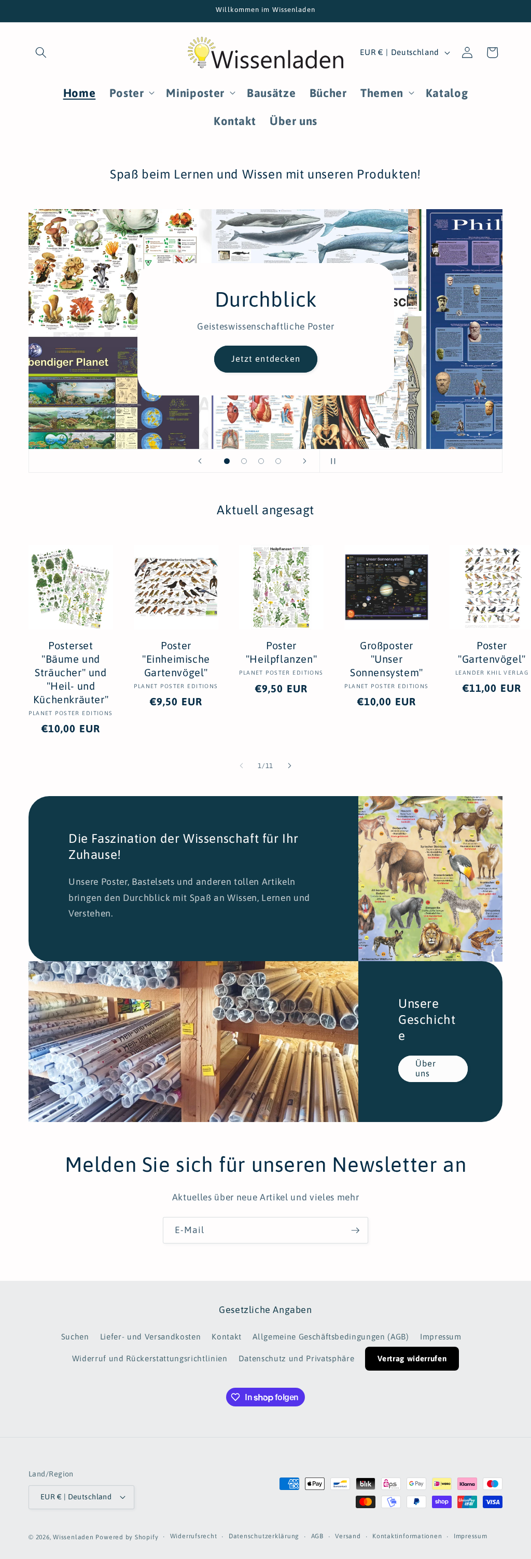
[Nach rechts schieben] (289, 766)
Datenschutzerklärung (264, 1536)
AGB (317, 1536)
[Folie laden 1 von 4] (226, 461)
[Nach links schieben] (241, 766)
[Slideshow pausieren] (330, 460)
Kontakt (227, 1336)
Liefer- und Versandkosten (150, 1336)
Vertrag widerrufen (412, 1358)
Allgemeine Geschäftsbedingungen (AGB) (331, 1336)
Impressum (441, 1336)
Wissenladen (73, 1537)
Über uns (425, 1068)
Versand (347, 1536)
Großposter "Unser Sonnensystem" (386, 658)
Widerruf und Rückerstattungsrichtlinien (150, 1358)
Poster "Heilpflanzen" (281, 652)
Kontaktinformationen (407, 1536)
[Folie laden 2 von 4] (244, 461)
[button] (41, 52)
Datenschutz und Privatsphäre (296, 1358)
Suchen (75, 1336)
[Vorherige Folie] (200, 460)
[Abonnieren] (355, 1230)
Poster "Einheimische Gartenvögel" (176, 658)
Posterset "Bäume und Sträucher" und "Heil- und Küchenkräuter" (70, 672)
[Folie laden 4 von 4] (278, 461)
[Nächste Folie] (305, 460)
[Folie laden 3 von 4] (261, 461)
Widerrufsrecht (193, 1536)
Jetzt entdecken (265, 358)
